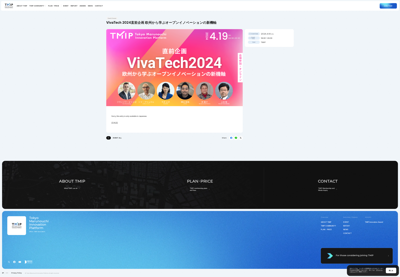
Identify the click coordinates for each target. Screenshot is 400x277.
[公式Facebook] (14, 262)
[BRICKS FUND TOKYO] (28, 262)
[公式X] (9, 262)
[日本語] (114, 123)
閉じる (391, 270)
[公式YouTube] (19, 262)
